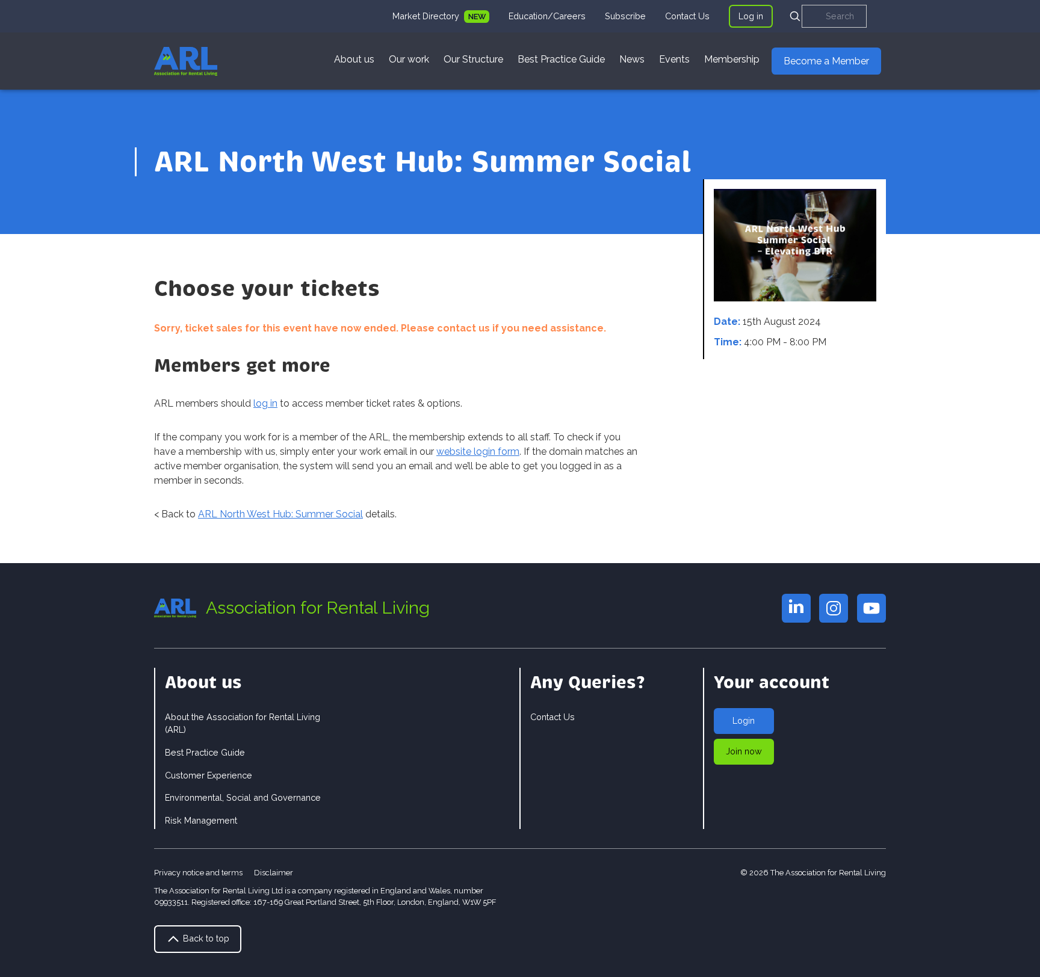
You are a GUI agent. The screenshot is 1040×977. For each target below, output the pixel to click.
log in (265, 403)
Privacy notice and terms (198, 872)
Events (674, 59)
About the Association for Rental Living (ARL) (242, 723)
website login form (477, 451)
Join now (744, 751)
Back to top (205, 938)
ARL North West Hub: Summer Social (280, 514)
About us (354, 59)
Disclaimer (273, 872)
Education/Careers (547, 16)
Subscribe (625, 16)
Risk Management (201, 820)
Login (743, 720)
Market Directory (427, 16)
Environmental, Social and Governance (243, 797)
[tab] (440, 16)
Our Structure (473, 59)
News (632, 59)
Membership (732, 59)
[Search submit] (795, 16)
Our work (409, 59)
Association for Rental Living (318, 607)
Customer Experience (208, 775)
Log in (750, 16)
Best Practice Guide (561, 59)
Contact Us (687, 16)
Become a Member (826, 61)
